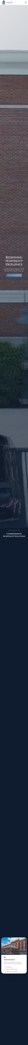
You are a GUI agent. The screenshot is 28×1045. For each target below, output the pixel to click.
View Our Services (13, 275)
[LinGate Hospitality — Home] (7, 2)
